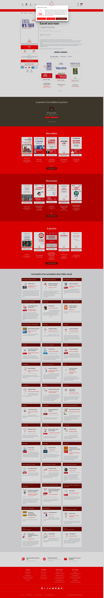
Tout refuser (50, 18)
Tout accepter (41, 18)
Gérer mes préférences (61, 18)
